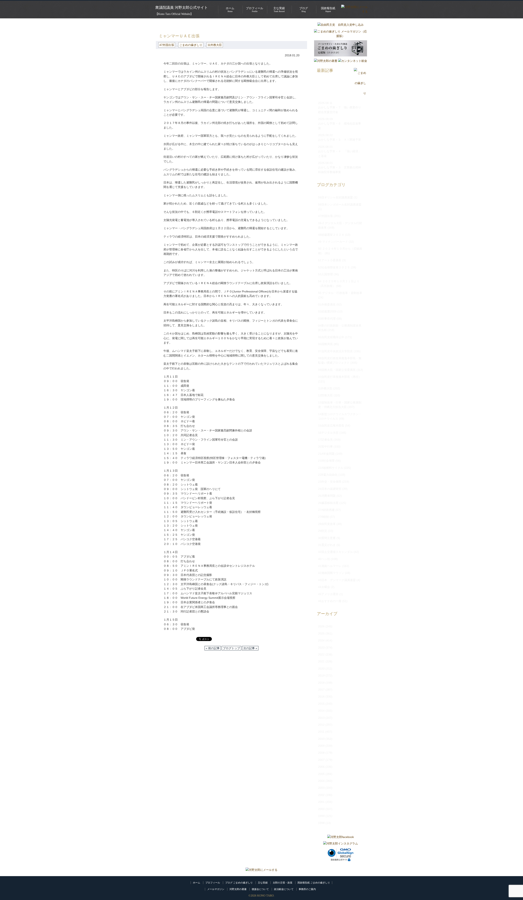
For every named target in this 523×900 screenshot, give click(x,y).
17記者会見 (325, 439)
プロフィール (212, 882)
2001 (321, 801)
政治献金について (284, 889)
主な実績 (263, 882)
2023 (321, 647)
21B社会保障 (326, 460)
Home (230, 9)
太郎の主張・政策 (282, 882)
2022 (321, 654)
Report (328, 9)
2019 (321, 675)
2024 (321, 640)
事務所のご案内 (307, 889)
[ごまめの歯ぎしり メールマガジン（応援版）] (340, 36)
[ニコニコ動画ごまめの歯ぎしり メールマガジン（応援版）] (340, 57)
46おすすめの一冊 (329, 601)
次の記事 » (250, 648)
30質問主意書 (327, 538)
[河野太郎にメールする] (261, 869)
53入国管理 (325, 274)
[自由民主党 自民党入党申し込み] (340, 24)
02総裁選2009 (327, 311)
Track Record (279, 9)
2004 (321, 780)
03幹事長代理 (327, 318)
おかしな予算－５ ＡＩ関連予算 (339, 139)
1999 (321, 816)
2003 (321, 787)
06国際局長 (325, 344)
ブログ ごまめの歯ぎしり (239, 882)
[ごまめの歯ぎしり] (360, 93)
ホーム (196, 882)
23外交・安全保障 (329, 481)
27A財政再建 (326, 509)
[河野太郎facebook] (340, 837)
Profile (254, 9)
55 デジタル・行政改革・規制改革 (340, 292)
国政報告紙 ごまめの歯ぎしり (313, 882)
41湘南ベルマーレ (329, 566)
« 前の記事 (213, 648)
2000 (321, 809)
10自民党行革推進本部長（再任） (339, 376)
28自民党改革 (327, 524)
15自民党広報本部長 (331, 425)
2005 (321, 774)
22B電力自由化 (327, 474)
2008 (321, 752)
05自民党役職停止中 (331, 337)
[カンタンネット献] (352, 60)
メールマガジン (215, 889)
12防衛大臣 (325, 395)
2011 (321, 731)
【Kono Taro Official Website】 (174, 14)
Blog (303, 9)
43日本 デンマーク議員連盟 (337, 580)
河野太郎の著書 (238, 889)
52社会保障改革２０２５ (334, 267)
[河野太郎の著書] (325, 60)
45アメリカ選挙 (328, 594)
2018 (321, 682)
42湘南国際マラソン (331, 572)
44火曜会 (324, 587)
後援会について (260, 889)
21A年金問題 (326, 453)
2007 (321, 759)
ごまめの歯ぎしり (181, 24)
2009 (321, 745)
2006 (321, 766)
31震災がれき (327, 545)
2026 (321, 626)
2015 (321, 703)
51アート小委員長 (329, 260)
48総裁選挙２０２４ (331, 234)
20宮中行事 (325, 446)
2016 (321, 696)
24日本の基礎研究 (329, 488)
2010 (321, 738)
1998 (321, 822)
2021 (321, 661)
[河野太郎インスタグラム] (340, 843)
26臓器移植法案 (328, 502)
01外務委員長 (327, 304)
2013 (321, 717)
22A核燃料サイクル (330, 467)
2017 (321, 689)
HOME (160, 24)
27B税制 (323, 516)
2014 (321, 710)
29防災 (322, 530)
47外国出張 (206, 24)
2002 (321, 795)
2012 (321, 724)
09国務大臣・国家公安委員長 (337, 369)
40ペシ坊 (324, 559)
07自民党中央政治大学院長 (335, 351)
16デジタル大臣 (328, 432)
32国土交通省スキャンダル (335, 551)
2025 (321, 633)
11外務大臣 (215, 45)
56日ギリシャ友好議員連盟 (335, 197)
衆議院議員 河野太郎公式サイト (181, 8)
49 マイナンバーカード (333, 241)
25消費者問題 (327, 495)
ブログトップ (231, 648)
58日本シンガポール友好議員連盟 (339, 204)
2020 (321, 668)
